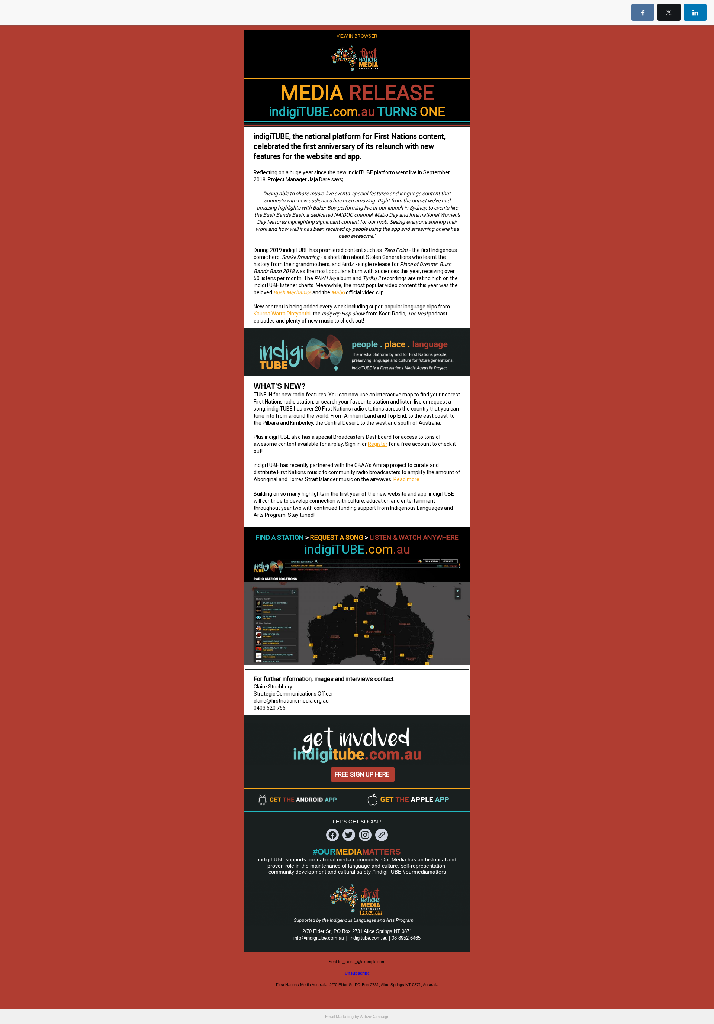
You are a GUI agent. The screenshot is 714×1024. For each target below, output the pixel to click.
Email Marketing (339, 1016)
